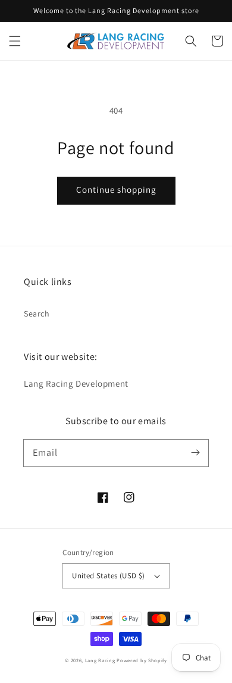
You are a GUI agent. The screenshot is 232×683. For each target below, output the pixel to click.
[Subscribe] (195, 453)
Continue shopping (116, 189)
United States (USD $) (108, 576)
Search (37, 313)
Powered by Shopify (142, 660)
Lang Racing (100, 660)
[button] (15, 41)
